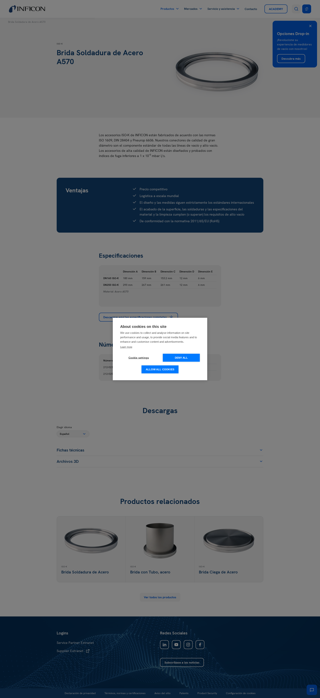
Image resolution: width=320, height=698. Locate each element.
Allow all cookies (160, 369)
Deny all (181, 357)
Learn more (126, 347)
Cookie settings (139, 357)
